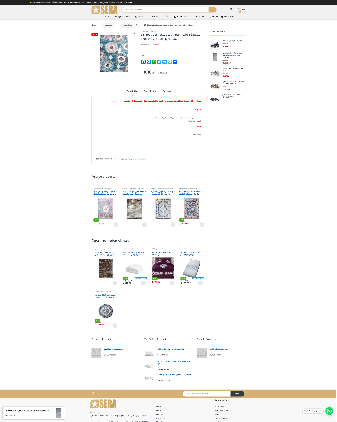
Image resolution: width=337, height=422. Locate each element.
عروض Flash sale (221, 418)
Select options (143, 283)
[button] (134, 33)
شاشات (142, 16)
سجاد (155, 16)
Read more (144, 224)
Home (93, 25)
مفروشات (199, 16)
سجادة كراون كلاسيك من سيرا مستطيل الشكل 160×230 (27, 411)
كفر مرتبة (131, 249)
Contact (159, 411)
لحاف (161, 249)
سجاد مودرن (127, 25)
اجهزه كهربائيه (122, 16)
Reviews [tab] (167, 91)
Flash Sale (229, 16)
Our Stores (160, 418)
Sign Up (237, 394)
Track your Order (222, 411)
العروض (214, 16)
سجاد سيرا (108, 25)
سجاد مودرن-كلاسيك (129, 188)
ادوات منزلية (182, 16)
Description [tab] (132, 91)
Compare (159, 414)
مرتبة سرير (183, 249)
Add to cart (115, 224)
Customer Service (222, 414)
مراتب (106, 16)
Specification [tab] (150, 91)
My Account (219, 407)
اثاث (165, 16)
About (158, 407)
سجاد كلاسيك (98, 188)
